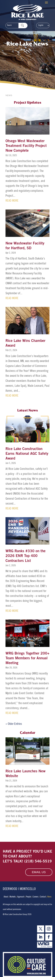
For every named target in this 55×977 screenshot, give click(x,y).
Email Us (39, 872)
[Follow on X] (40, 928)
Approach (20, 897)
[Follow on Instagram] (48, 928)
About (6, 897)
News (49, 897)
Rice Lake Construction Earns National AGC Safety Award (27, 454)
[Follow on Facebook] (48, 937)
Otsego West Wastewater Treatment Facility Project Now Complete (26, 146)
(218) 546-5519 (38, 861)
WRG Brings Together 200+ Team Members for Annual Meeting (28, 658)
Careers (35, 897)
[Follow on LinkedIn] (40, 937)
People (28, 897)
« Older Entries (14, 724)
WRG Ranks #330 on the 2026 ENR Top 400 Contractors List (26, 556)
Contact (43, 897)
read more (12, 200)
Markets (13, 897)
